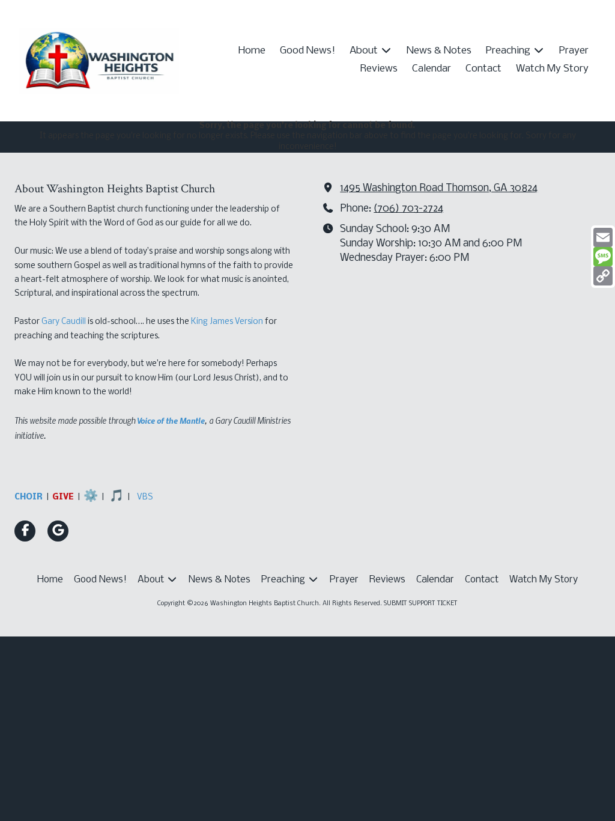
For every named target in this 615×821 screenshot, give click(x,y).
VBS (145, 497)
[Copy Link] (603, 275)
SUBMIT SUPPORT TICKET (421, 603)
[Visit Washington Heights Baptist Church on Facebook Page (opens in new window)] (24, 531)
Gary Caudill (63, 321)
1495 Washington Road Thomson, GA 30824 (439, 188)
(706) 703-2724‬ (408, 209)
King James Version (227, 321)
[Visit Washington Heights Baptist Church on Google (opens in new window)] (57, 531)
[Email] (603, 237)
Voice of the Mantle (171, 420)
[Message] (603, 256)
